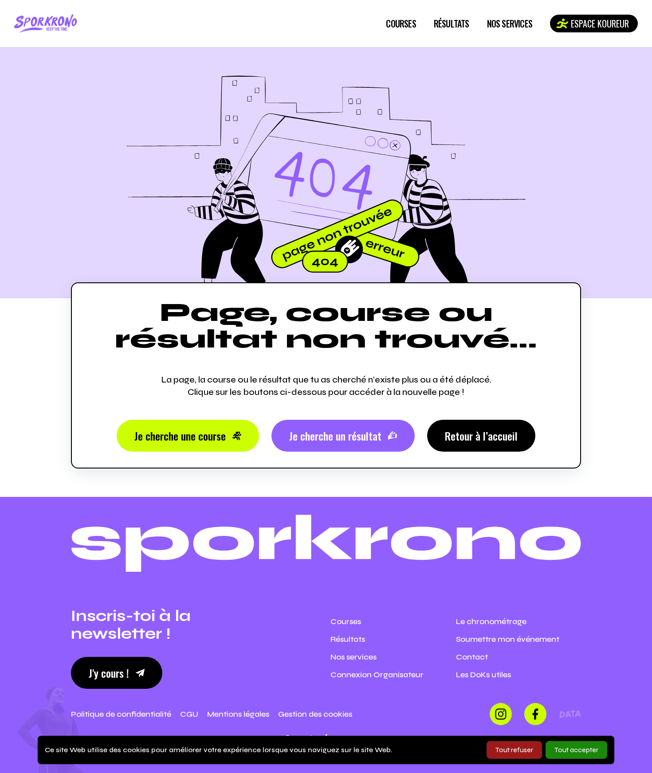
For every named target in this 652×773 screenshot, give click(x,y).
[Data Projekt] (570, 714)
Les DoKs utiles (483, 674)
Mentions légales (238, 714)
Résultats (451, 23)
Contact (472, 657)
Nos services (509, 23)
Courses (401, 23)
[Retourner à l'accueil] (45, 23)
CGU (189, 714)
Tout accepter (576, 750)
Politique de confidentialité (121, 714)
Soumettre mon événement (507, 639)
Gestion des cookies (315, 714)
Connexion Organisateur (377, 674)
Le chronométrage (491, 621)
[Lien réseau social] (501, 714)
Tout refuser (514, 750)
